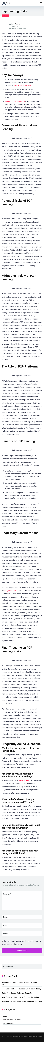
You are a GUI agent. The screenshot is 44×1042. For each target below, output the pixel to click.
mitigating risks (10, 591)
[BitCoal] (6, 3)
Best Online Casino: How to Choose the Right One (22, 997)
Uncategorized (8, 1023)
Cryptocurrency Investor (12, 1020)
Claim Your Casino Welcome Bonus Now (18, 993)
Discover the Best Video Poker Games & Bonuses (22, 1001)
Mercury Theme (37, 1036)
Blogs (5, 16)
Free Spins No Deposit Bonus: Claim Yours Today (21, 989)
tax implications (24, 780)
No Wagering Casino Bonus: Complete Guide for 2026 (21, 983)
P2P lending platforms (22, 85)
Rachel (17, 24)
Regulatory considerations (15, 101)
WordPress (28, 1036)
